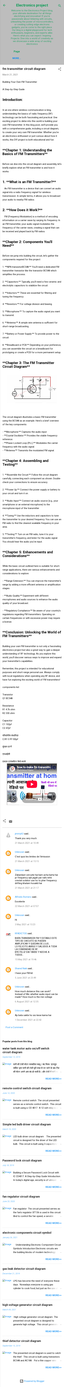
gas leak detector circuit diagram (24, 1268)
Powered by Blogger (33, 1381)
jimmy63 (19, 833)
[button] (60, 69)
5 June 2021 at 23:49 (25, 977)
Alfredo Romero (23, 896)
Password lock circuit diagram (22, 1160)
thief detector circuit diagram (21, 1341)
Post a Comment (14, 1027)
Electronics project (32, 5)
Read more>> (54, 1078)
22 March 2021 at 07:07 (27, 906)
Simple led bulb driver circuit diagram (26, 1124)
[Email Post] (10, 822)
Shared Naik (21, 968)
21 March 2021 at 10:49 (27, 843)
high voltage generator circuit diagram (27, 1304)
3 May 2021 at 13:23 (25, 924)
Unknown (19, 852)
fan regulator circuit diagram (21, 1196)
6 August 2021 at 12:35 (26, 1001)
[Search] (60, 6)
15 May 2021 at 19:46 (26, 959)
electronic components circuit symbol (26, 1232)
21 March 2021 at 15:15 (27, 861)
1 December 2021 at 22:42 (28, 1019)
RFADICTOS (21, 933)
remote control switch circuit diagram (27, 1088)
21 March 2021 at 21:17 (27, 888)
